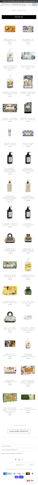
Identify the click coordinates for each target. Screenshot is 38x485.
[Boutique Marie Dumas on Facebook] (15, 459)
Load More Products (19, 431)
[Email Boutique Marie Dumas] (22, 459)
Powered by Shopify (27, 469)
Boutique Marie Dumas (16, 469)
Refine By (19, 17)
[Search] (30, 4)
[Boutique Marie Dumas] (19, 4)
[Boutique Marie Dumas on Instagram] (19, 459)
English (20, 465)
